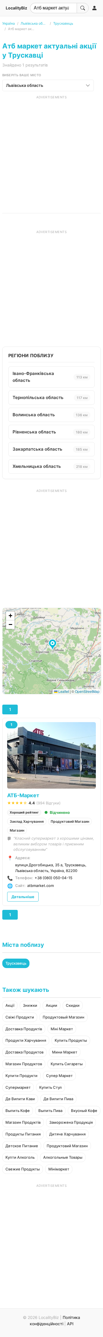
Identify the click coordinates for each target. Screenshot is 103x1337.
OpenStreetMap (87, 691)
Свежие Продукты (22, 1169)
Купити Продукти (21, 1075)
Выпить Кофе (17, 1110)
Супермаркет (18, 1087)
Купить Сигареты (67, 1064)
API (70, 1323)
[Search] (83, 8)
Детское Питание (21, 1146)
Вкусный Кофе (84, 1110)
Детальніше (22, 896)
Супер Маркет (59, 1075)
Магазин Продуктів (23, 1122)
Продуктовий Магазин (70, 821)
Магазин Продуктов (23, 1064)
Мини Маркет (64, 1052)
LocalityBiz (16, 7)
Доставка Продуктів (23, 1029)
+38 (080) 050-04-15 (53, 877)
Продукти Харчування (25, 1040)
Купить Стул (50, 1087)
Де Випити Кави (20, 1098)
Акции (51, 1005)
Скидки (73, 1005)
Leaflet (63, 691)
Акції (9, 1005)
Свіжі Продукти (19, 1017)
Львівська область (34, 23)
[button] (53, 645)
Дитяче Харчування (67, 1134)
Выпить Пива (50, 1110)
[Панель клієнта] (94, 8)
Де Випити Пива (58, 1098)
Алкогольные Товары (62, 1157)
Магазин (17, 830)
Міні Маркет (62, 1029)
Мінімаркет (58, 1169)
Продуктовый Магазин (63, 1017)
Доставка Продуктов (24, 1052)
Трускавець (63, 23)
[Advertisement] (51, 151)
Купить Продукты (71, 1040)
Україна (8, 23)
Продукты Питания (23, 1134)
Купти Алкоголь (20, 1157)
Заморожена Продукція (71, 1122)
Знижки (30, 1005)
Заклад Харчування (27, 821)
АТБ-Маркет (23, 795)
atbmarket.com (40, 885)
